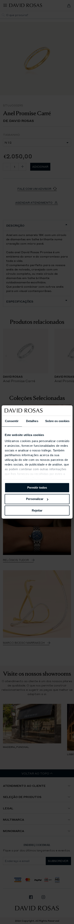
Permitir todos (37, 487)
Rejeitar (37, 510)
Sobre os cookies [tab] (57, 421)
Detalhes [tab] (32, 421)
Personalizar (34, 499)
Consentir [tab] (12, 421)
